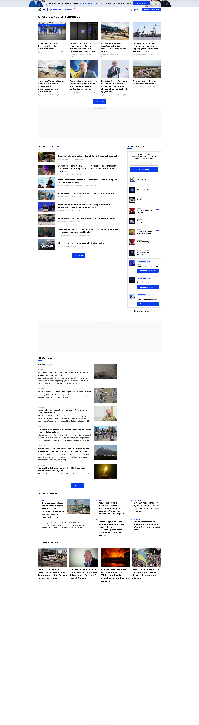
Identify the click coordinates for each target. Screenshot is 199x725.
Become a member (147, 270)
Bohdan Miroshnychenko (67, 235)
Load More (99, 101)
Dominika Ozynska (65, 246)
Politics (137, 500)
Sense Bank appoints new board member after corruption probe (50, 46)
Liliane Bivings (139, 87)
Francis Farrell (64, 210)
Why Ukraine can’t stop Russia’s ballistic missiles (80, 243)
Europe (102, 519)
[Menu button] (44, 9)
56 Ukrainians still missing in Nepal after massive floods (64, 392)
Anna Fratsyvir (64, 159)
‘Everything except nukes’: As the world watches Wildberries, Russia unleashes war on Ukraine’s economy (115, 575)
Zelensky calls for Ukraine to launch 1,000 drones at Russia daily (87, 156)
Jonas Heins (63, 196)
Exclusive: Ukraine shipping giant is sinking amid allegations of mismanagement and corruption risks (51, 86)
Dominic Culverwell (46, 52)
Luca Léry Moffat (141, 54)
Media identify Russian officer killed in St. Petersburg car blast (87, 218)
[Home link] (39, 9)
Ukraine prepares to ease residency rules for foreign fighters (86, 193)
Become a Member (151, 10)
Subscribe (144, 169)
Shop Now (141, 3)
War (43, 500)
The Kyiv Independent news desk (71, 185)
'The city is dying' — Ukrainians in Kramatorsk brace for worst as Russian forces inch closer (52, 573)
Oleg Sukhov (63, 221)
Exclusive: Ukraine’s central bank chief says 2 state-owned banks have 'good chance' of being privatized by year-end (114, 86)
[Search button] (124, 9)
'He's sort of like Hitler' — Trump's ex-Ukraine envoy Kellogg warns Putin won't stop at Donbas (83, 573)
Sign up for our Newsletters (61, 10)
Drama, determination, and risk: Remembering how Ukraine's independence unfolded (146, 573)
